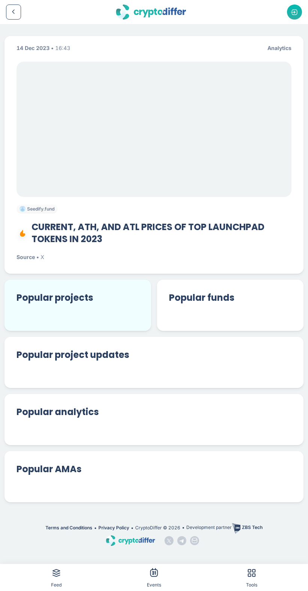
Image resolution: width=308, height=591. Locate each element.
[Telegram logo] (181, 540)
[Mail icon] (194, 541)
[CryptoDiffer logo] (151, 12)
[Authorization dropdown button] (294, 12)
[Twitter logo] (169, 540)
